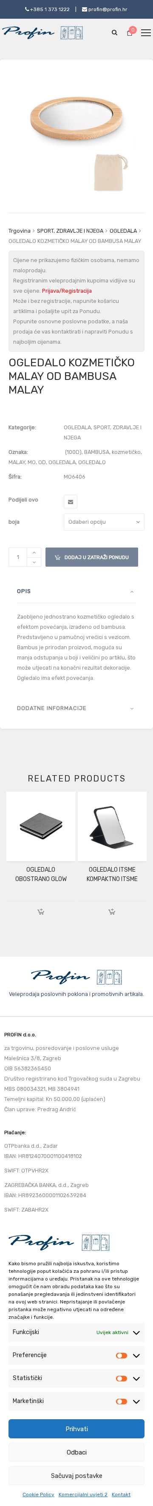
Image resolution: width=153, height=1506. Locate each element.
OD (42, 462)
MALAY (16, 462)
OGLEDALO (92, 462)
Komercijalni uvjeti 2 (83, 1494)
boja (14, 522)
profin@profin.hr (107, 9)
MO (32, 462)
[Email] (70, 501)
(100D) (73, 452)
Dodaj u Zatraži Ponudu (91, 554)
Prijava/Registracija (67, 291)
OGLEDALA (123, 231)
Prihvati (76, 1429)
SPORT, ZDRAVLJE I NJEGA (70, 231)
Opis (24, 591)
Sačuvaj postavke (76, 1476)
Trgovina (19, 231)
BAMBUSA (96, 452)
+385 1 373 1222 (49, 9)
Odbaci (77, 1452)
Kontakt (121, 1494)
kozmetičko (126, 452)
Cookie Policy (38, 1494)
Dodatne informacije (52, 708)
